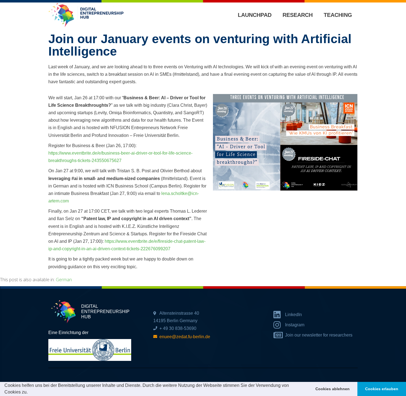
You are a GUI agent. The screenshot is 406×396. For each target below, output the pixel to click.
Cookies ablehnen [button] (332, 389)
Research (298, 15)
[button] (29, 393)
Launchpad (254, 15)
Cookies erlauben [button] (381, 389)
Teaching (338, 15)
